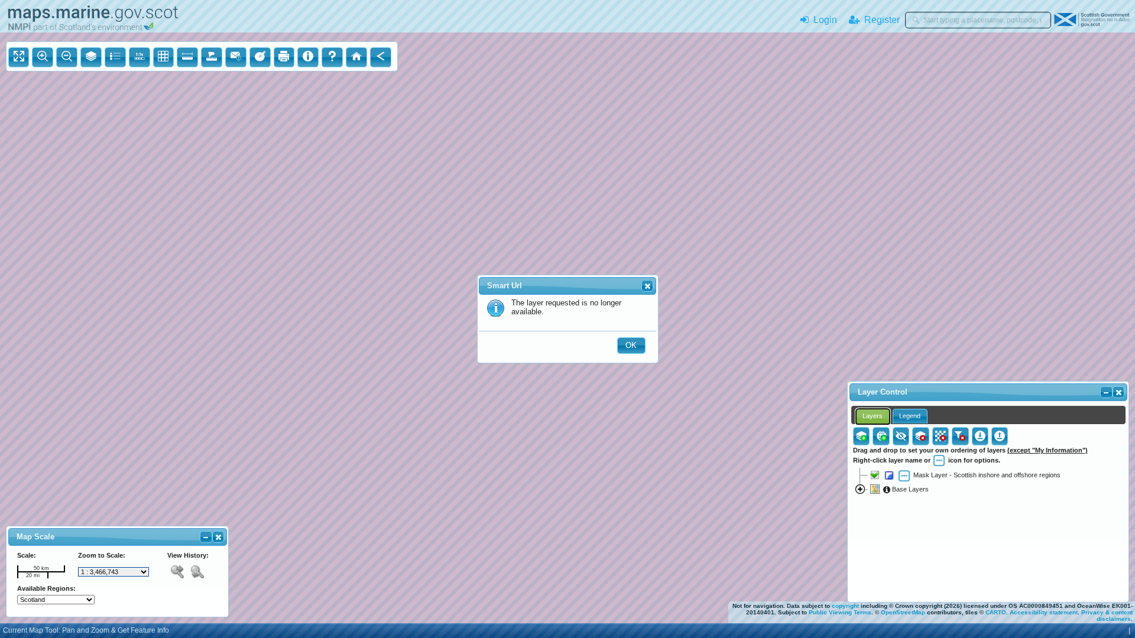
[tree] (988, 526)
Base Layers (909, 489)
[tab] (873, 416)
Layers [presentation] (872, 415)
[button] (647, 286)
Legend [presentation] (909, 415)
